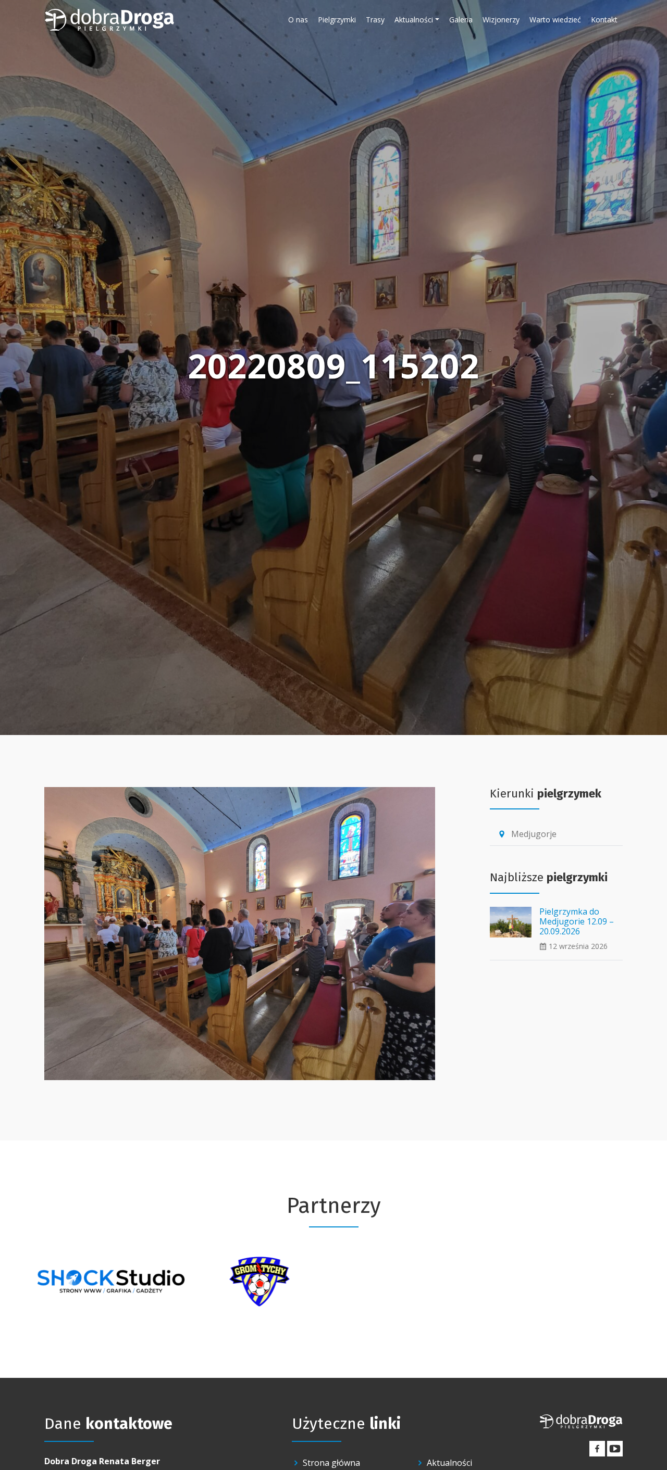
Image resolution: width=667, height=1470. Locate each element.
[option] (110, 1281)
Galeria (461, 19)
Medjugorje (527, 834)
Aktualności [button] (413, 19)
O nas (298, 19)
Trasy (375, 19)
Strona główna (331, 1462)
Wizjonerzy (501, 19)
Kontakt (604, 19)
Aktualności (449, 1462)
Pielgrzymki (337, 19)
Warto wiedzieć (555, 19)
